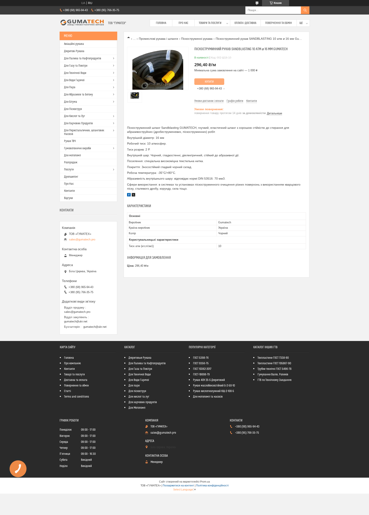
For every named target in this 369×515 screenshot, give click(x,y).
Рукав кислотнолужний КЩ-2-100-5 (213, 391)
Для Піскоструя (73, 109)
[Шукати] (305, 10)
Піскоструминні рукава (196, 38)
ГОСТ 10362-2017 (202, 369)
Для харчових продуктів (143, 402)
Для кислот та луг (139, 396)
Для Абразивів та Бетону (78, 94)
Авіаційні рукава (74, 44)
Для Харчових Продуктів (78, 123)
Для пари (134, 385)
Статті (67, 391)
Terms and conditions (76, 396)
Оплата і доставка (245, 23)
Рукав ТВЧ (70, 141)
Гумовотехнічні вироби (77, 148)
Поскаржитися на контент (178, 485)
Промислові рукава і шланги (158, 38)
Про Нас (183, 23)
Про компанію (72, 363)
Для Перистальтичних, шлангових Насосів (84, 132)
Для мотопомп (72, 155)
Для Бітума (70, 102)
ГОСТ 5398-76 (201, 358)
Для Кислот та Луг (74, 116)
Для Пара (69, 87)
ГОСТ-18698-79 (201, 374)
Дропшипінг (71, 176)
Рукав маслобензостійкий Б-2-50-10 (214, 385)
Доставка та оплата (75, 380)
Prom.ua (205, 481)
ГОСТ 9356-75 (201, 363)
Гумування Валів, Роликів (273, 374)
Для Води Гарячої (74, 80)
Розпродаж (70, 162)
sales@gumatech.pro (82, 239)
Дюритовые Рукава (140, 358)
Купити (209, 81)
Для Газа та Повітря (140, 369)
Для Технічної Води (75, 73)
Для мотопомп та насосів (208, 396)
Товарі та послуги (74, 374)
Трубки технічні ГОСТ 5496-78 (274, 369)
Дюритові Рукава (74, 51)
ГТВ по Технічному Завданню (274, 380)
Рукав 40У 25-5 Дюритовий (209, 380)
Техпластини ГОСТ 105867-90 (274, 363)
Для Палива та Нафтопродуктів (82, 58)
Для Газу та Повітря (75, 65)
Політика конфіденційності (212, 485)
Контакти (69, 191)
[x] (133, 195)
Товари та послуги (210, 23)
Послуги (69, 169)
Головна (161, 23)
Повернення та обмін (278, 23)
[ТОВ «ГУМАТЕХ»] (82, 23)
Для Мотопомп (137, 408)
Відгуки (68, 198)
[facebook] (129, 195)
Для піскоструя (137, 391)
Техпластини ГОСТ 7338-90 (273, 358)
